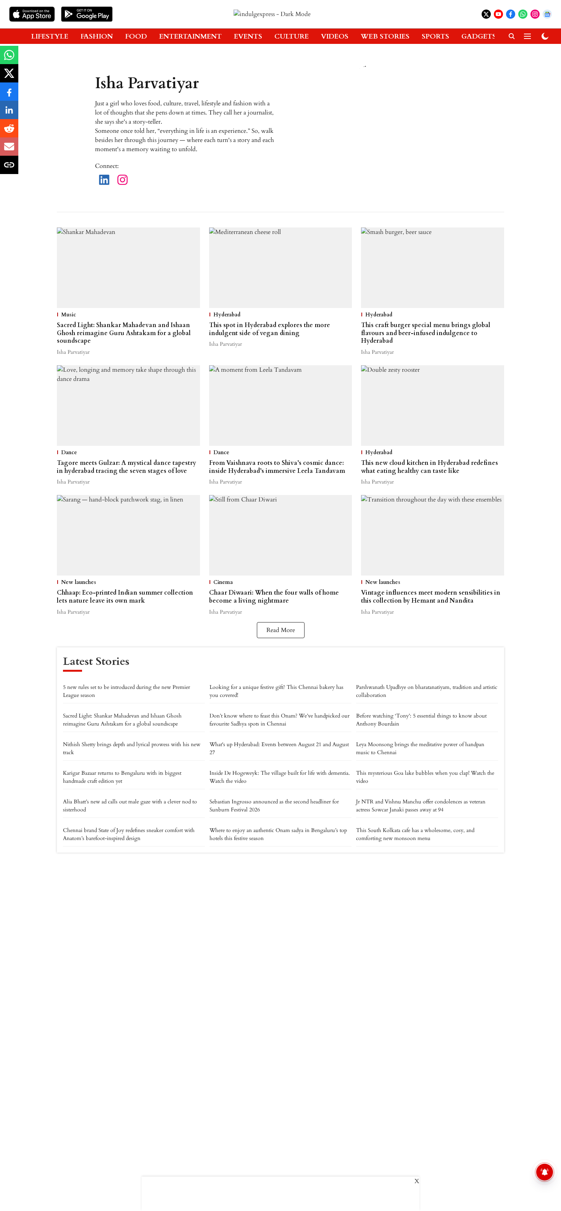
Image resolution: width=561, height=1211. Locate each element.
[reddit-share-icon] (9, 132)
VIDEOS (334, 36)
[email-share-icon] (9, 151)
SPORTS (435, 36)
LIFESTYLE (49, 36)
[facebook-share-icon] (9, 96)
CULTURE (291, 36)
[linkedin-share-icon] (9, 114)
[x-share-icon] (9, 77)
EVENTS (248, 36)
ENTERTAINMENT (190, 36)
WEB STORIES (385, 36)
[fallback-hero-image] (128, 267)
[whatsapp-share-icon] (9, 59)
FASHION (97, 36)
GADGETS (478, 36)
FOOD (136, 36)
